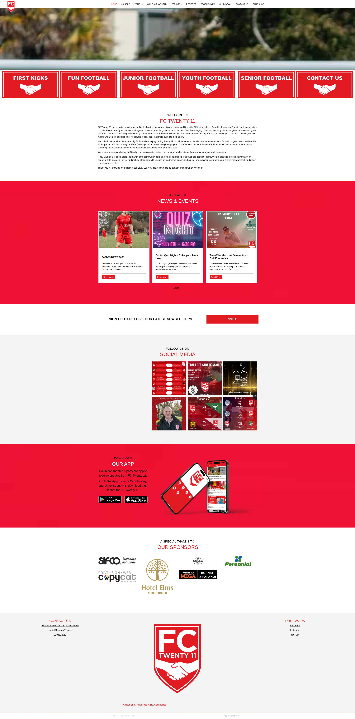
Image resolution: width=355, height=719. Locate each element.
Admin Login (233, 716)
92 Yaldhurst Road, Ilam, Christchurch (60, 625)
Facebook (295, 625)
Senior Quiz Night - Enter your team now (177, 257)
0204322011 (60, 635)
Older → (178, 288)
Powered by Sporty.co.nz (123, 716)
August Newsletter (113, 256)
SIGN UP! (232, 319)
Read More (108, 277)
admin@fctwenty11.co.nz (60, 630)
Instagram (295, 630)
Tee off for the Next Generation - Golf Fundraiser (229, 257)
